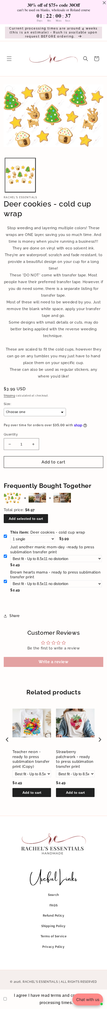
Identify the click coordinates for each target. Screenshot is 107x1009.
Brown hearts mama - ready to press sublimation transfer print (55, 575)
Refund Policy (53, 915)
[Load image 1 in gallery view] (20, 175)
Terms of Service (54, 936)
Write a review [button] (53, 661)
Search (53, 895)
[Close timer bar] (104, 2)
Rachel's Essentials (40, 982)
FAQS (53, 905)
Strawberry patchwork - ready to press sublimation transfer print (75, 759)
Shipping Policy (53, 926)
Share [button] (14, 616)
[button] (9, 58)
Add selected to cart (26, 519)
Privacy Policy (53, 947)
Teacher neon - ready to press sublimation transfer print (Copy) (31, 759)
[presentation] (7, 739)
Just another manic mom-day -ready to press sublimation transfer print (52, 549)
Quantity (11, 434)
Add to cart (31, 793)
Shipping (9, 395)
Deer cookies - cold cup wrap (47, 532)
